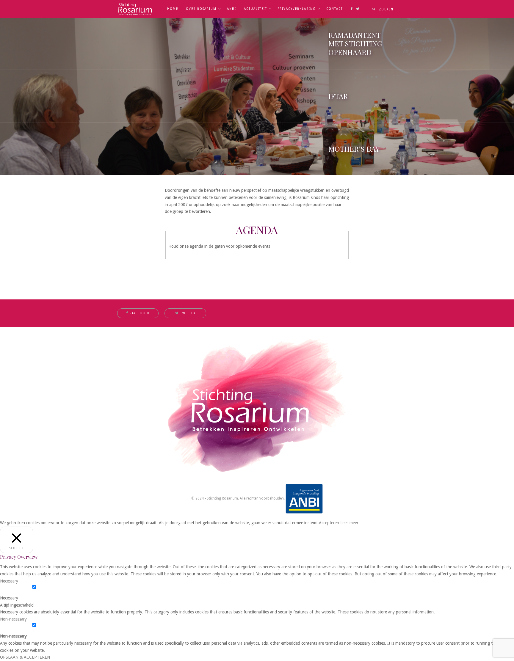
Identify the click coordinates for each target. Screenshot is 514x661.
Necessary (9, 598)
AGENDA (257, 229)
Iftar (338, 96)
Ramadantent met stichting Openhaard (355, 43)
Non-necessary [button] (13, 619)
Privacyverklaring (297, 8)
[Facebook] (351, 9)
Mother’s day (354, 148)
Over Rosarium (201, 8)
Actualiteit (255, 8)
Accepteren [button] (329, 522)
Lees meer (349, 522)
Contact (334, 8)
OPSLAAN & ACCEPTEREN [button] (25, 657)
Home (172, 8)
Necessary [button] (9, 581)
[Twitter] (357, 9)
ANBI (231, 8)
